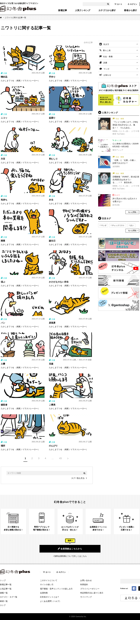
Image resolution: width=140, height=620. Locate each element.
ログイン (133, 4)
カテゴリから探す (107, 10)
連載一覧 (4, 593)
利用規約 (84, 584)
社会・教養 (108, 56)
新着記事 (62, 10)
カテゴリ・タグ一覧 (8, 597)
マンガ (106, 69)
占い (132, 225)
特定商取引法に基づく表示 (91, 593)
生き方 (106, 44)
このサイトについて (48, 580)
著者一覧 (4, 601)
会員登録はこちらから (71, 548)
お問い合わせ (86, 580)
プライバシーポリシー (89, 589)
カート (119, 4)
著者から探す (130, 10)
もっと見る (132, 212)
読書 (105, 63)
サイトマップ (86, 597)
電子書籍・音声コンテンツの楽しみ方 (56, 589)
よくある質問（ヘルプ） (50, 601)
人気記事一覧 (5, 589)
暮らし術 (107, 50)
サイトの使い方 (46, 584)
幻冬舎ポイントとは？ (49, 597)
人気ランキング (82, 10)
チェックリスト (118, 225)
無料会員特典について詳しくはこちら (70, 556)
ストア (3, 605)
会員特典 (44, 593)
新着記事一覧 (5, 584)
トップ (3, 580)
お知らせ (107, 75)
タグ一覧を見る (78, 478)
